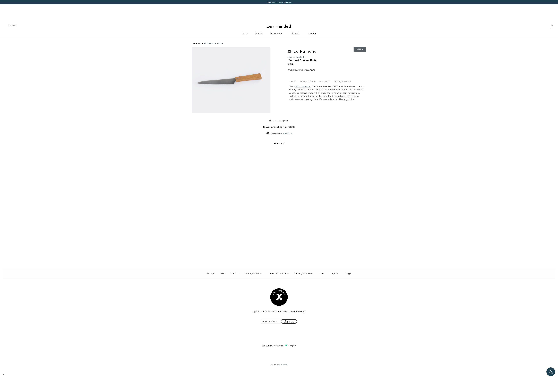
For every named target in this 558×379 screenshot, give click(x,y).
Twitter (278, 334)
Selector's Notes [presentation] (308, 81)
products (300, 57)
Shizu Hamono (302, 51)
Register (334, 273)
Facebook (274, 334)
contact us (286, 133)
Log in (349, 273)
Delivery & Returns (253, 273)
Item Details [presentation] (324, 81)
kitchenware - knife (213, 43)
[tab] (293, 81)
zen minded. (282, 365)
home (291, 57)
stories (312, 33)
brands (258, 33)
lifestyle (295, 33)
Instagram (281, 334)
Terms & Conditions (279, 273)
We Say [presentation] (293, 81)
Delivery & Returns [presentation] (342, 81)
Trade (321, 273)
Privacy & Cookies (304, 273)
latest (245, 33)
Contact (234, 273)
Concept (210, 273)
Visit (222, 273)
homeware (276, 33)
